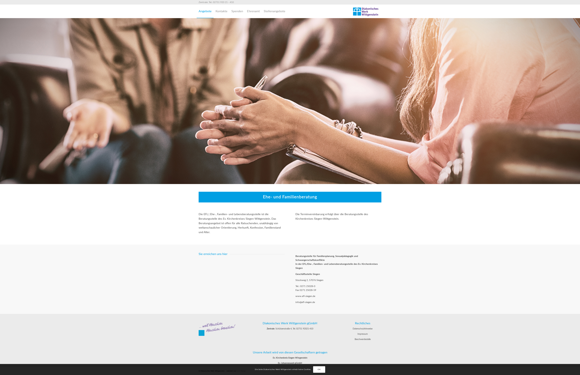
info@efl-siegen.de (305, 302)
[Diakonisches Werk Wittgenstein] (365, 11)
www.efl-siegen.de (305, 296)
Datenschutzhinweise (362, 329)
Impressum (363, 334)
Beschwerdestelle (363, 339)
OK (319, 369)
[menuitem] (205, 11)
